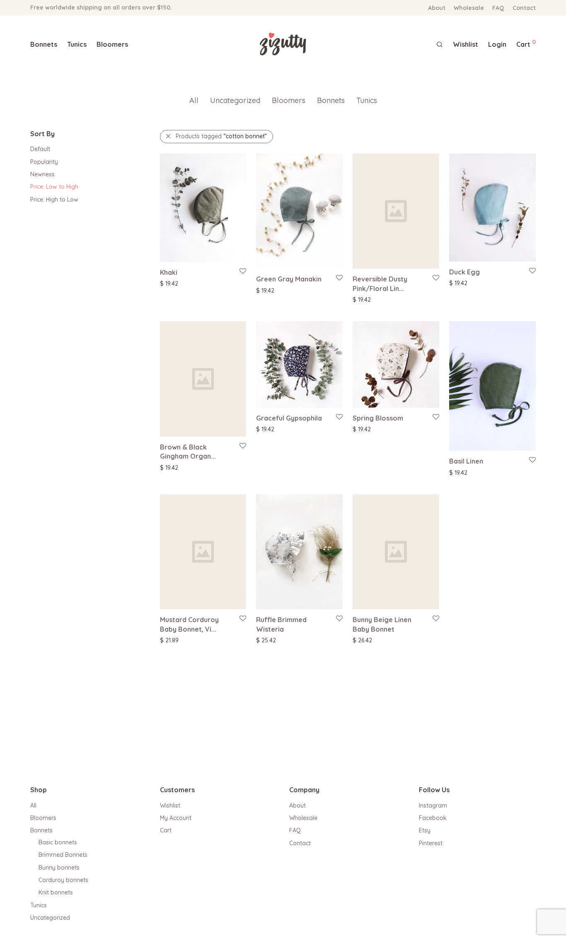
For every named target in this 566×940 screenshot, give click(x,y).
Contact (524, 8)
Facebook (433, 818)
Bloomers (112, 44)
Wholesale (469, 8)
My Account (175, 818)
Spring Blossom (378, 418)
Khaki (168, 272)
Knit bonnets (56, 892)
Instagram (433, 805)
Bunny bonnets (59, 867)
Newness (42, 174)
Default (40, 149)
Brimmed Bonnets (63, 854)
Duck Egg (464, 272)
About (436, 8)
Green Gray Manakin (289, 279)
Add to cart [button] (364, 299)
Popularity (44, 162)
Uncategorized (235, 100)
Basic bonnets (58, 842)
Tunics (77, 44)
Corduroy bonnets (63, 880)
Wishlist (170, 805)
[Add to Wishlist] (242, 271)
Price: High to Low (54, 199)
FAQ (498, 8)
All (193, 100)
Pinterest (431, 843)
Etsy (425, 830)
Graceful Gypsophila (289, 418)
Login (497, 44)
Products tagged (221, 136)
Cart (166, 830)
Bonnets (43, 44)
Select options (175, 283)
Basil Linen (466, 461)
